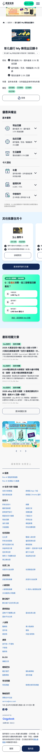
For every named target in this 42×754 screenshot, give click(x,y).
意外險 (4, 630)
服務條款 (5, 675)
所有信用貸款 (7, 541)
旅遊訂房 (29, 508)
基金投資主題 (30, 613)
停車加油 (29, 520)
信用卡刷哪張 (7, 491)
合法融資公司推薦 (8, 593)
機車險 (4, 651)
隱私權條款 (30, 671)
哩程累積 (29, 523)
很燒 (23, 98)
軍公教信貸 (6, 560)
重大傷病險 (30, 626)
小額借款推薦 (7, 589)
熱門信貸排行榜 (8, 544)
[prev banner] (16, 451)
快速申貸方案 (7, 548)
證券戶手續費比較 (8, 613)
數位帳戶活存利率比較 (10, 603)
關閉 (11, 748)
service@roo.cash (9, 701)
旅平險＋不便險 (8, 644)
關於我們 (5, 671)
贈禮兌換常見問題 (32, 685)
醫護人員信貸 (30, 537)
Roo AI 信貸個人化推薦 (10, 481)
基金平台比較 (7, 617)
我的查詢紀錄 (7, 495)
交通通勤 (5, 527)
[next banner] (25, 451)
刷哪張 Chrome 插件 (33, 495)
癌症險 (4, 634)
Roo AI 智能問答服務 (10, 477)
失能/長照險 (30, 634)
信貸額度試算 (30, 569)
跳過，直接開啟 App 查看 (21, 318)
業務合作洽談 (7, 698)
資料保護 (29, 675)
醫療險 (4, 626)
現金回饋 (5, 520)
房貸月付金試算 (31, 579)
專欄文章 (5, 661)
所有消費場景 (30, 527)
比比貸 (4, 537)
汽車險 (4, 648)
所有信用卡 (6, 504)
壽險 (27, 630)
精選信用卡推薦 (8, 516)
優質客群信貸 (30, 541)
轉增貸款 (29, 544)
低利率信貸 (6, 552)
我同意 (30, 748)
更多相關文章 (21, 411)
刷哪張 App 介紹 (32, 491)
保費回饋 (29, 512)
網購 (27, 504)
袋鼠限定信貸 (30, 556)
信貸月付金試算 (8, 569)
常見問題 (5, 685)
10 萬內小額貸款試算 (33, 589)
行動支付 (29, 516)
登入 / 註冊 (29, 3)
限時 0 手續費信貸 (9, 556)
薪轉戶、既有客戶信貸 (34, 548)
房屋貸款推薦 (7, 579)
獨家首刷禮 (6, 508)
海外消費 (5, 523)
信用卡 (9, 23)
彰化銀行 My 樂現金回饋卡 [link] (24, 23)
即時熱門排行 (7, 512)
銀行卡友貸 (30, 552)
